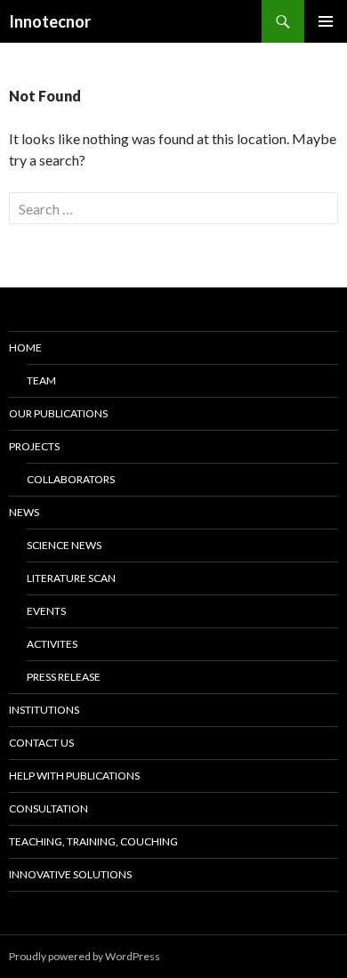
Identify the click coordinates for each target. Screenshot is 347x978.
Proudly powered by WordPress (84, 956)
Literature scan (71, 578)
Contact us (41, 742)
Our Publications (58, 413)
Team (41, 380)
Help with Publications (74, 775)
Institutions (44, 709)
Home (25, 347)
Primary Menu (325, 21)
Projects (34, 446)
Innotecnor (50, 21)
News (24, 512)
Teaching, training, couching (93, 841)
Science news (64, 545)
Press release (64, 676)
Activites (52, 644)
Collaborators (71, 479)
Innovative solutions (70, 874)
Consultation (48, 808)
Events (46, 611)
